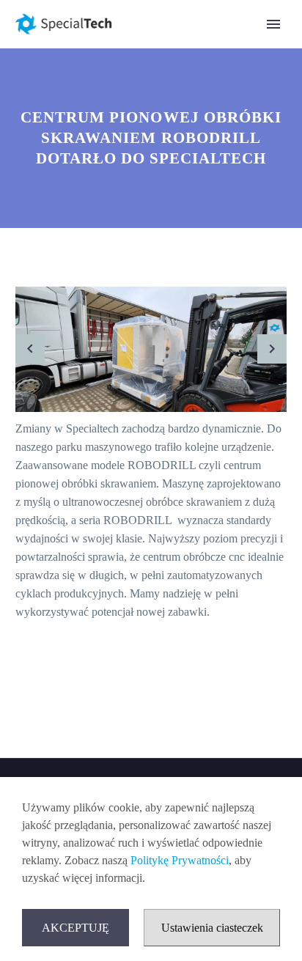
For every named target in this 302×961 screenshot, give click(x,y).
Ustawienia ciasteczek (212, 927)
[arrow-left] (30, 349)
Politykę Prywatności (179, 860)
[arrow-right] (272, 349)
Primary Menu (273, 24)
